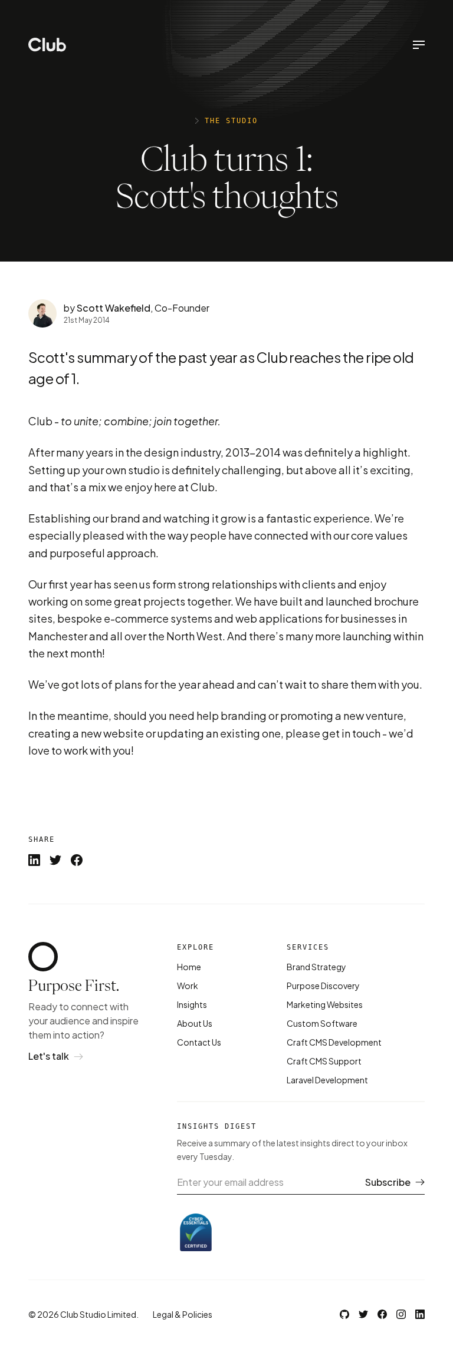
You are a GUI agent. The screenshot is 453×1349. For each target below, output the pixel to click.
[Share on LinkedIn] (34, 860)
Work (187, 985)
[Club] (47, 45)
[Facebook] (382, 1314)
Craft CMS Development (334, 1042)
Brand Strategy (316, 966)
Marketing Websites (325, 1004)
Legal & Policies (182, 1314)
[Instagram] (401, 1314)
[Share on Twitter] (55, 860)
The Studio (231, 121)
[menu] (419, 45)
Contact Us (199, 1042)
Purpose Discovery (323, 985)
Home (189, 966)
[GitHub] (344, 1314)
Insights (192, 1004)
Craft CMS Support (324, 1061)
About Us (194, 1023)
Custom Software (322, 1023)
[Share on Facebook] (77, 860)
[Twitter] (363, 1314)
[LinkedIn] (420, 1314)
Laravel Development (327, 1079)
